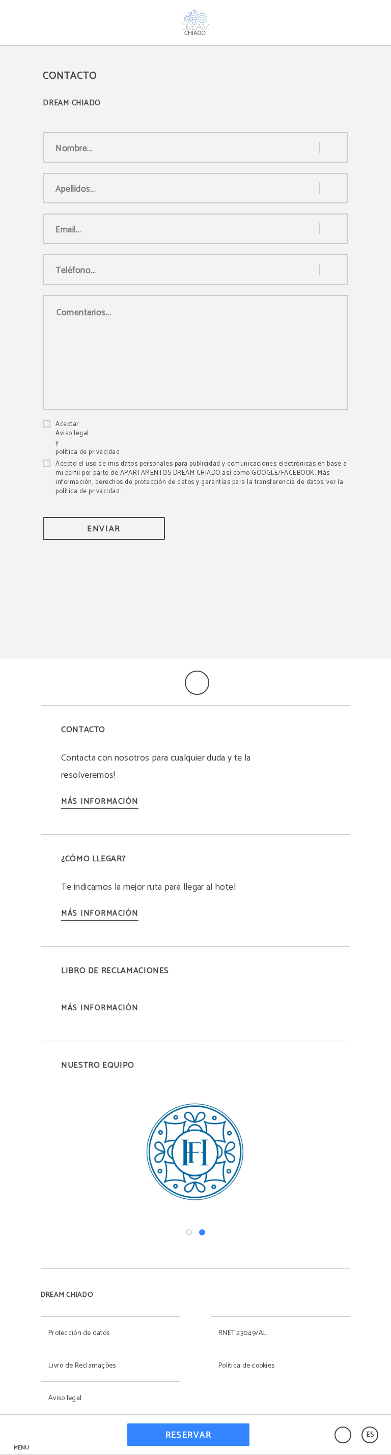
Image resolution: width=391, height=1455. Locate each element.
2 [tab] (202, 1232)
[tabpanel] (195, 1152)
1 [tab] (189, 1232)
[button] (21, 1434)
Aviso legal (72, 433)
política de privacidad (87, 452)
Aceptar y (87, 438)
